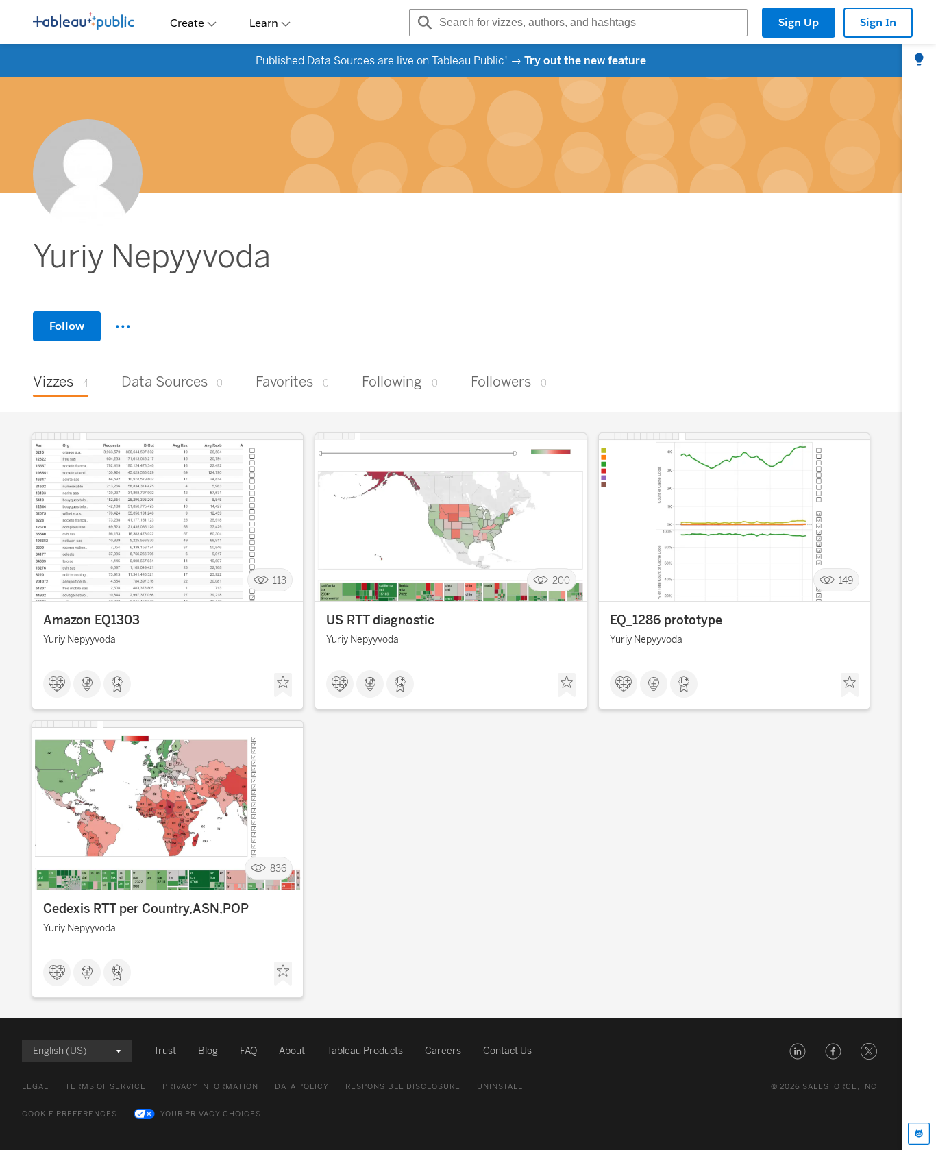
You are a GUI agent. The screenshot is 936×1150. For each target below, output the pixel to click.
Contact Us (507, 1051)
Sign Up (798, 22)
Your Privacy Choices (210, 1114)
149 (846, 580)
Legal (35, 1086)
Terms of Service (105, 1086)
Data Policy (302, 1086)
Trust (164, 1051)
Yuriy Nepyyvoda (79, 640)
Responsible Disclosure (402, 1086)
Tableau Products (365, 1051)
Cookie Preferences (69, 1114)
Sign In (878, 22)
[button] (798, 1051)
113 (279, 580)
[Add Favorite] (283, 685)
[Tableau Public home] (83, 23)
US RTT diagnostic (380, 620)
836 (278, 868)
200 (561, 580)
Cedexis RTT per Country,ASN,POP (146, 908)
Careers (443, 1051)
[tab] (919, 60)
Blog (208, 1051)
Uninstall (500, 1086)
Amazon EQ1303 (91, 620)
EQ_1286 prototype (666, 620)
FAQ (248, 1051)
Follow (66, 326)
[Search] (423, 23)
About (292, 1051)
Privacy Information (210, 1086)
